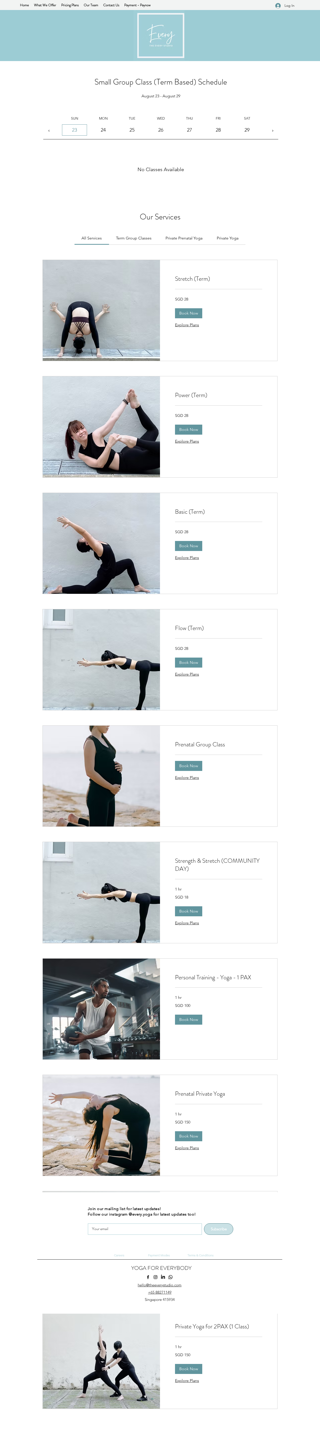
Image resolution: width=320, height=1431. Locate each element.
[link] (92, 238)
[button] (188, 313)
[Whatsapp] (170, 1277)
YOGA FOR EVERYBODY (161, 1268)
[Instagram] (155, 1277)
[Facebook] (148, 1277)
